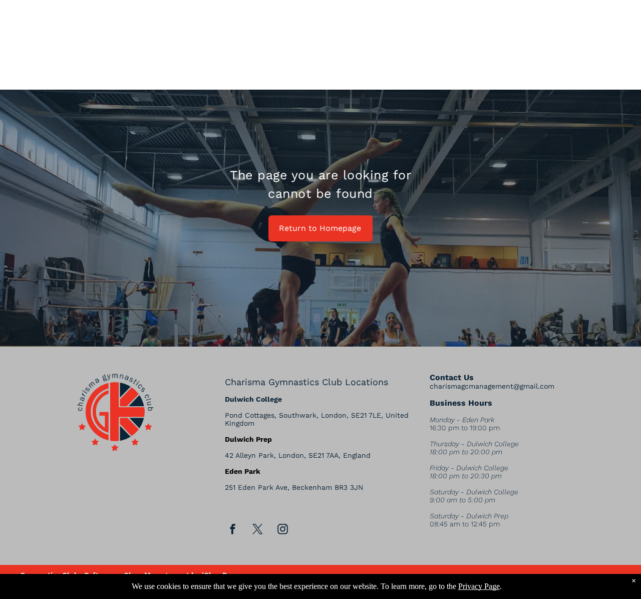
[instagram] (283, 530)
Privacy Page (479, 586)
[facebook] (233, 530)
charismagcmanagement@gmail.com (492, 386)
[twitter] (258, 530)
